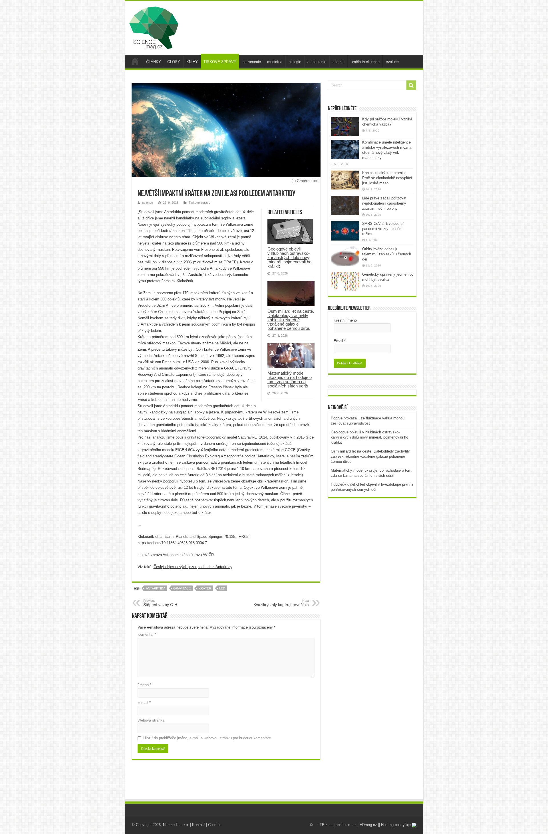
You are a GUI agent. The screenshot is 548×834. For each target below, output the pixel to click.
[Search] (411, 85)
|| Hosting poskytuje (395, 825)
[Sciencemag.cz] (153, 27)
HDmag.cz (368, 825)
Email (340, 341)
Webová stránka (151, 720)
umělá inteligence (365, 62)
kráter (205, 588)
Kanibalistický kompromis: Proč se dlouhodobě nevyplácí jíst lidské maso (387, 178)
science (147, 202)
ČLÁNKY (153, 62)
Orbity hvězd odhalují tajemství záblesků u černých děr (386, 254)
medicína (274, 62)
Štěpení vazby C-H (160, 603)
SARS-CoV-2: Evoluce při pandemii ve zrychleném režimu (383, 228)
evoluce (392, 62)
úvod (135, 61)
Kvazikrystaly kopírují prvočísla (281, 603)
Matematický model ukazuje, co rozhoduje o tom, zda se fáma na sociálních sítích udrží (289, 379)
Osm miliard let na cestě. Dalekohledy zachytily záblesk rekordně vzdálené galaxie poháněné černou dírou (290, 320)
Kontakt (198, 825)
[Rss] (311, 824)
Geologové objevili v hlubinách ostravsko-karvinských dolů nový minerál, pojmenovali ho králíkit (289, 257)
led (222, 588)
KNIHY (192, 62)
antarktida (155, 588)
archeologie (316, 62)
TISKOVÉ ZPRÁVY (220, 62)
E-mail (144, 702)
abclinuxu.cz (346, 825)
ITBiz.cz (326, 825)
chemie (338, 62)
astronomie (252, 62)
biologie (295, 62)
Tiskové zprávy (199, 202)
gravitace (182, 588)
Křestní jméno (345, 320)
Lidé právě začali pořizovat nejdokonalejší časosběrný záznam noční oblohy (384, 203)
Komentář (147, 634)
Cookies (214, 825)
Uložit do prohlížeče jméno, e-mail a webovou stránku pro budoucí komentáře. (207, 738)
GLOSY (173, 62)
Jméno (144, 685)
